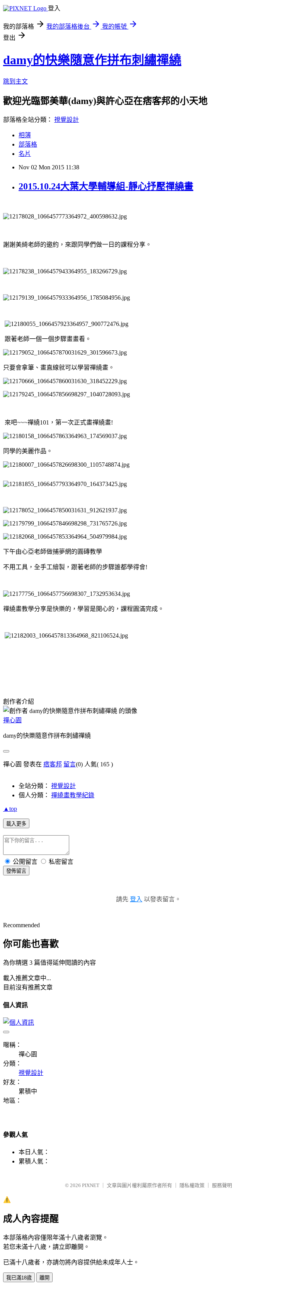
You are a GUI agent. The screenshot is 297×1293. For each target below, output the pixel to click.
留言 (69, 764)
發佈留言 (16, 871)
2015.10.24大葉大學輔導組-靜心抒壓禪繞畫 (106, 186)
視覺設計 (66, 119)
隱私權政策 (192, 1185)
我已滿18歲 (19, 1278)
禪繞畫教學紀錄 (72, 795)
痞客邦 (52, 764)
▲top (10, 808)
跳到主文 (15, 81)
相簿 (25, 135)
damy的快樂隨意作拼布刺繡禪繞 (92, 60)
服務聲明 (222, 1185)
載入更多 (16, 824)
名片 (25, 153)
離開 (44, 1278)
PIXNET (90, 1185)
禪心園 (12, 720)
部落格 (28, 144)
